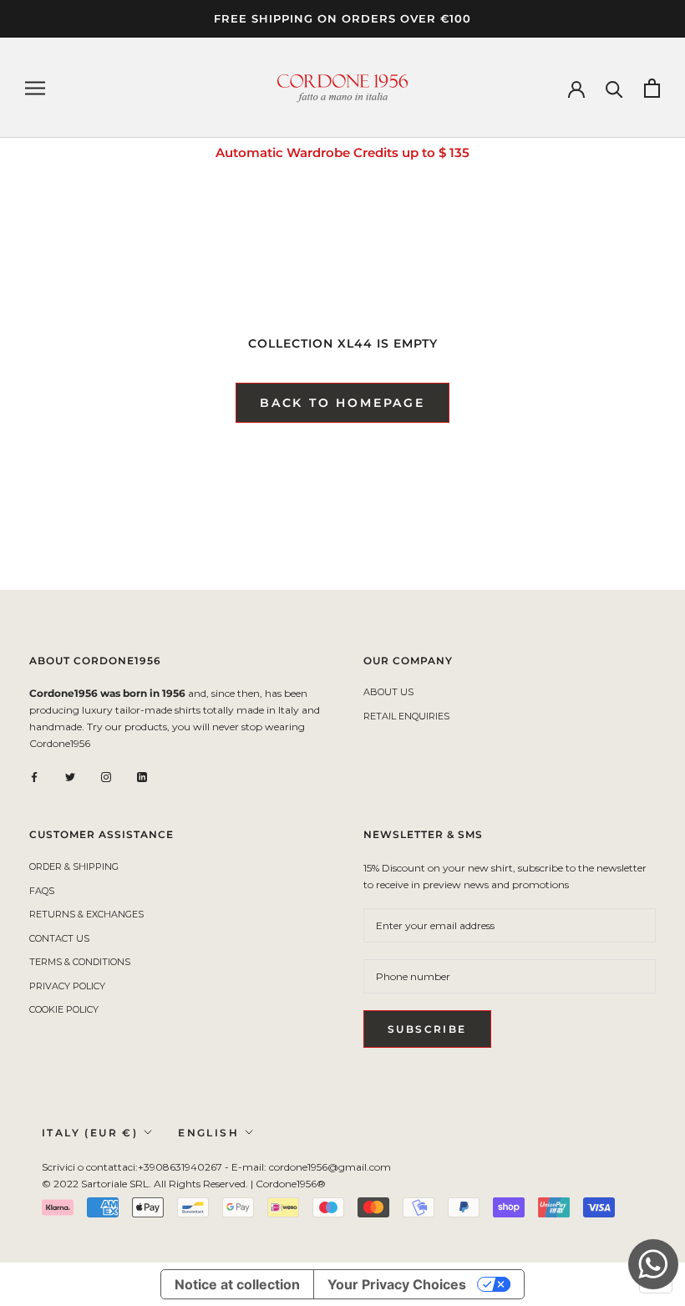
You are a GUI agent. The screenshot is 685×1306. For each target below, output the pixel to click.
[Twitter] (70, 777)
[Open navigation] (35, 88)
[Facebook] (34, 777)
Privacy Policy (67, 986)
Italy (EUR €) (90, 1132)
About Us (388, 692)
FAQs (41, 891)
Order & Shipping (74, 866)
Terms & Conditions (79, 962)
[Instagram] (106, 777)
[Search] (614, 88)
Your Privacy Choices (396, 1284)
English (208, 1132)
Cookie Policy (64, 1009)
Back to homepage (342, 402)
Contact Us (59, 938)
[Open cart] (652, 88)
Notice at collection (237, 1284)
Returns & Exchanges (86, 914)
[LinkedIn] (142, 777)
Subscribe (427, 1029)
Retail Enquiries (406, 716)
